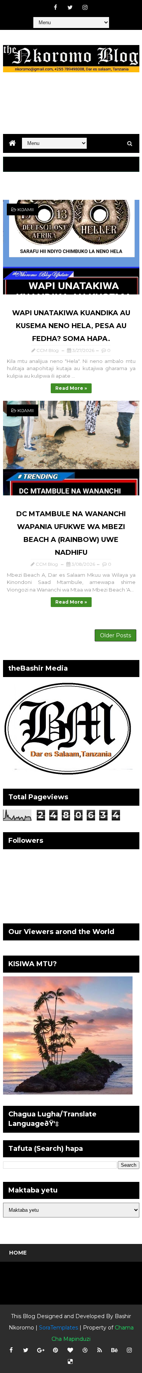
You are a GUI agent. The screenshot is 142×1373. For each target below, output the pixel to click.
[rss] (99, 1350)
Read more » (71, 388)
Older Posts (115, 635)
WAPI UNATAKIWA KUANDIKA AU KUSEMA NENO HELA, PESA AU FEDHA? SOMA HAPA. (71, 326)
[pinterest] (55, 1350)
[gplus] (40, 1350)
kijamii (25, 209)
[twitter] (70, 7)
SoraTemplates (58, 1327)
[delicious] (70, 1361)
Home (18, 1252)
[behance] (114, 1350)
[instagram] (85, 7)
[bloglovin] (70, 1350)
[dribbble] (85, 1350)
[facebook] (55, 7)
